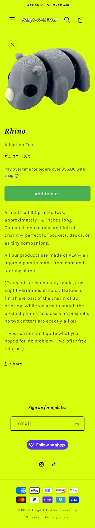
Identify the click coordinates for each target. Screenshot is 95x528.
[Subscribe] (77, 423)
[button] (12, 20)
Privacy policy (57, 517)
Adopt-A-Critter (45, 510)
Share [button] (16, 363)
